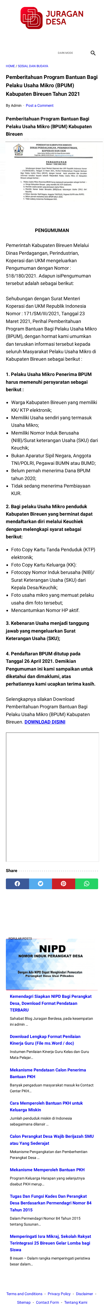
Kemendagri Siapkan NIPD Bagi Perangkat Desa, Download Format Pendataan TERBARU (50, 1003)
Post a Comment (40, 105)
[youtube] (58, 39)
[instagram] (71, 39)
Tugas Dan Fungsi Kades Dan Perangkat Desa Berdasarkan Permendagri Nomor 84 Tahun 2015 (50, 1203)
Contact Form (47, 1302)
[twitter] (45, 39)
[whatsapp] (86, 883)
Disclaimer (84, 1294)
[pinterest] (63, 883)
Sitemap (24, 1302)
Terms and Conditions (24, 1294)
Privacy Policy (59, 1294)
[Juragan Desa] (52, 18)
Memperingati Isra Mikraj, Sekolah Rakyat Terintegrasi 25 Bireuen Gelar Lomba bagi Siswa (50, 1243)
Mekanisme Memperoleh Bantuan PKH (47, 1169)
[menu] (9, 52)
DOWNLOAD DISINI (45, 722)
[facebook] (33, 39)
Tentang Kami (75, 1302)
